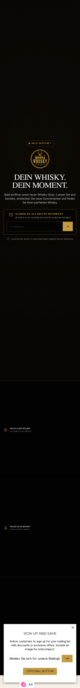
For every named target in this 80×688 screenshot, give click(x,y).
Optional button (40, 671)
